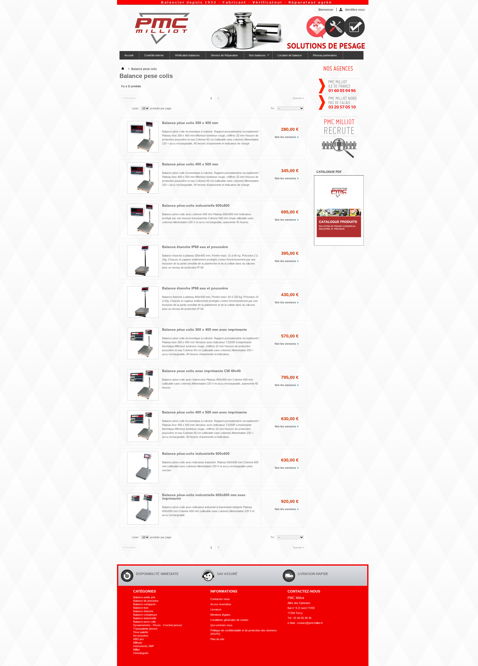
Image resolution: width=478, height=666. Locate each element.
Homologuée (140, 653)
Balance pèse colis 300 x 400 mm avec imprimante (204, 330)
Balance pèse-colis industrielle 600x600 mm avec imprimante (203, 496)
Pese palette (140, 632)
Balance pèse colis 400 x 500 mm (190, 164)
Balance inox (141, 607)
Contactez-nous (220, 599)
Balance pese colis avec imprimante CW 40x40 (201, 371)
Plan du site (217, 639)
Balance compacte (144, 604)
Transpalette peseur (145, 628)
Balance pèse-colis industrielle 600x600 (196, 454)
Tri (272, 108)
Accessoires (140, 635)
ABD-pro (138, 639)
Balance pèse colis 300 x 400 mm (190, 123)
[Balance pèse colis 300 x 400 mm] (143, 136)
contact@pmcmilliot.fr (310, 622)
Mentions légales (220, 614)
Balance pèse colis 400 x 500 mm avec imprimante (204, 412)
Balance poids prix (144, 597)
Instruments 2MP (143, 646)
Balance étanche (143, 611)
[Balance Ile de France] (339, 92)
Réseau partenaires (325, 55)
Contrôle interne (154, 55)
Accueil (128, 55)
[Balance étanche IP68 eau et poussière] (143, 260)
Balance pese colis (144, 621)
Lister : (136, 108)
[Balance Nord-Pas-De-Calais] (339, 109)
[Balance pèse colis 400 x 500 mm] (143, 178)
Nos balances (255, 57)
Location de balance (290, 55)
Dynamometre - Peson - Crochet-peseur (157, 625)
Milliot (136, 649)
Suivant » (298, 98)
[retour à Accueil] (123, 69)
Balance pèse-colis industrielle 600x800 (196, 205)
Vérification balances (187, 55)
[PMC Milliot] (160, 26)
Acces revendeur (220, 604)
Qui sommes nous (221, 625)
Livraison (215, 609)
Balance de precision (145, 600)
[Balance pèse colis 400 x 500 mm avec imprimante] (143, 426)
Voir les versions (285, 136)
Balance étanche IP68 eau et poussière (195, 247)
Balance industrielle (144, 618)
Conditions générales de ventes (229, 619)
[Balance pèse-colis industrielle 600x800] (143, 219)
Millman (137, 642)
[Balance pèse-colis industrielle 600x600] (143, 467)
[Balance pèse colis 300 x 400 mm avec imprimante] (143, 343)
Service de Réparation (224, 55)
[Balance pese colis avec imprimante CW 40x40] (143, 384)
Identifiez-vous (355, 9)
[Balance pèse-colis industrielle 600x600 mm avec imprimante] (143, 509)
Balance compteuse (145, 614)
